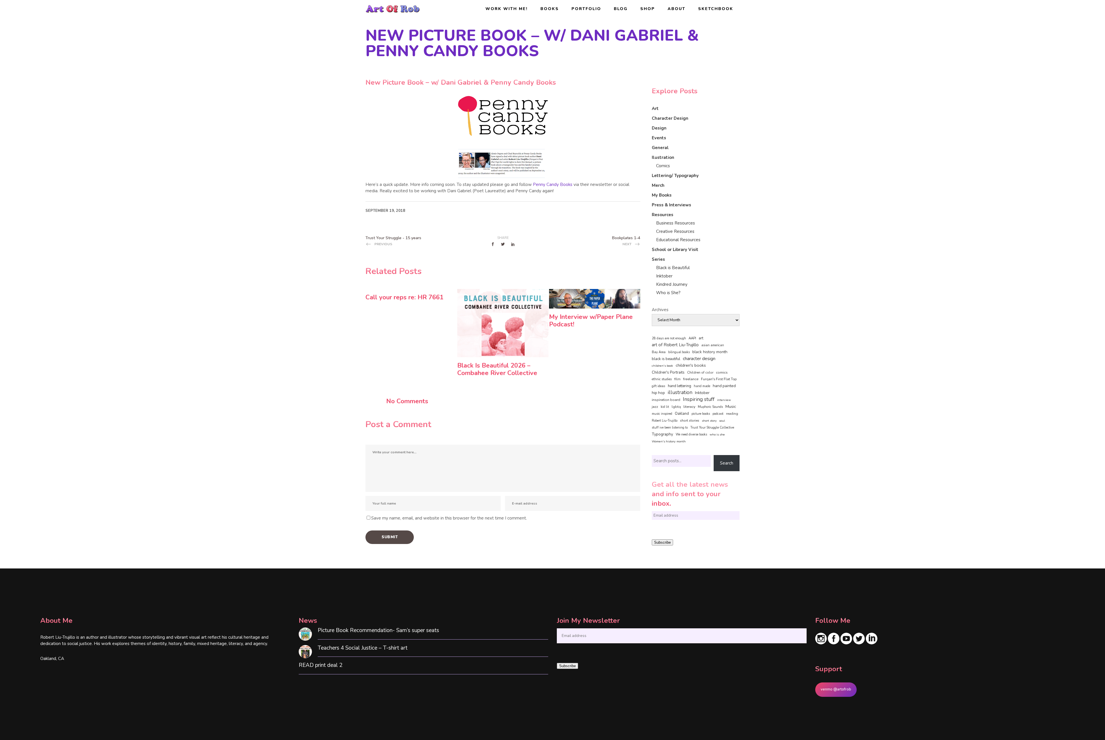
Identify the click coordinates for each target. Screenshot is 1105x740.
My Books (662, 195)
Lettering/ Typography (675, 175)
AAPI (692, 338)
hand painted (724, 386)
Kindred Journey (671, 284)
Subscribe (662, 542)
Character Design (670, 118)
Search (726, 463)
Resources (662, 215)
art (701, 338)
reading (732, 413)
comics (722, 372)
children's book (662, 366)
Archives (660, 310)
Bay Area (659, 352)
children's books (691, 365)
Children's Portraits (668, 372)
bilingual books (679, 352)
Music (730, 406)
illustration (680, 392)
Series (658, 259)
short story (709, 420)
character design (699, 358)
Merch (658, 185)
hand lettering (679, 386)
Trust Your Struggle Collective (712, 427)
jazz (655, 406)
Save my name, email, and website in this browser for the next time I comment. (449, 518)
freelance (690, 379)
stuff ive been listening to (670, 427)
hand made (702, 386)
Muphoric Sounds (710, 407)
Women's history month (669, 441)
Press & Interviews (671, 205)
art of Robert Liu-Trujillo (675, 345)
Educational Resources (678, 240)
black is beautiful (666, 359)
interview (724, 400)
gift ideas (658, 386)
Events (659, 138)
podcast (717, 414)
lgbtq (676, 406)
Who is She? (668, 293)
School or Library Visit (675, 249)
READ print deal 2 (320, 665)
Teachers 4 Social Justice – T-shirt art (362, 648)
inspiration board (666, 399)
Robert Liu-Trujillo (664, 420)
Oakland (682, 413)
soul (722, 420)
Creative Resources (675, 231)
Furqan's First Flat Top (719, 379)
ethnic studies (662, 379)
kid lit (665, 407)
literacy (689, 406)
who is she (717, 434)
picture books (700, 414)
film (677, 379)
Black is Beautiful (673, 268)
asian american (712, 345)
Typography (662, 434)
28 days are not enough (669, 338)
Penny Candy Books (553, 184)
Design (659, 128)
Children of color (700, 372)
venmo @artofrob (836, 689)
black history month (709, 352)
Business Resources (675, 223)
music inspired (662, 414)
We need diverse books (691, 434)
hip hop (658, 392)
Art (655, 108)
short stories (689, 420)
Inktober (664, 276)
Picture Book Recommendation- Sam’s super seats (378, 630)
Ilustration (663, 157)
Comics (663, 166)
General (660, 148)
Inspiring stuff (699, 399)
